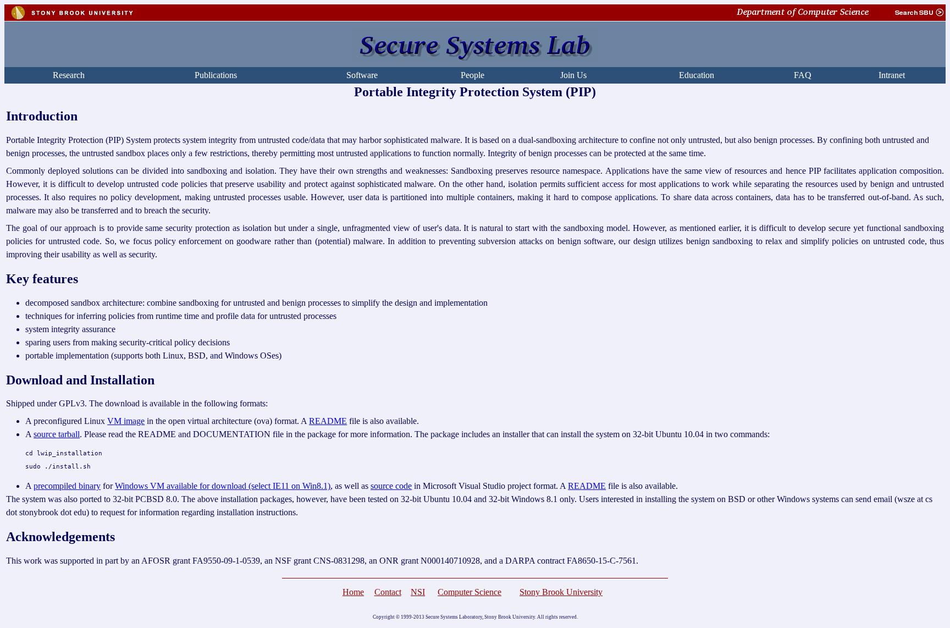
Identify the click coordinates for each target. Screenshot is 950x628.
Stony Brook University (561, 592)
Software (362, 75)
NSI (418, 592)
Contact (387, 592)
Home (353, 592)
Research (69, 75)
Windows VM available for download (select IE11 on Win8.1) (222, 486)
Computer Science (469, 592)
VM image (126, 421)
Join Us (573, 75)
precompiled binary (67, 486)
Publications (216, 75)
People (472, 75)
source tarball (57, 434)
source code (391, 486)
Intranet (892, 75)
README (328, 421)
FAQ (802, 75)
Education (696, 75)
